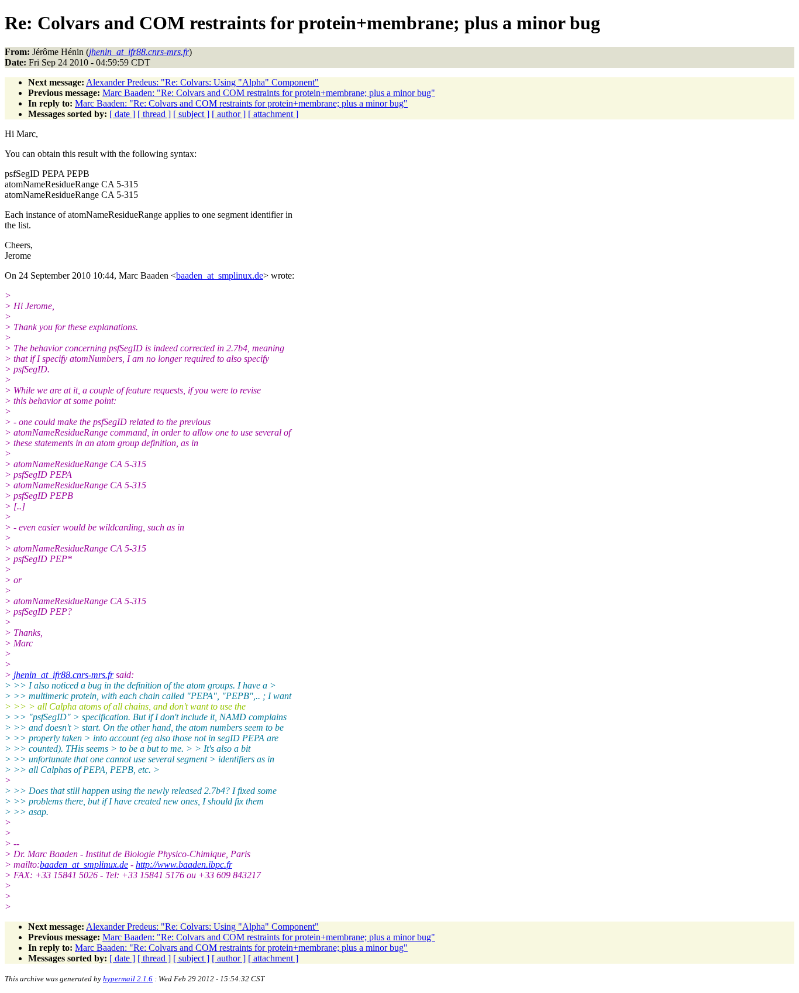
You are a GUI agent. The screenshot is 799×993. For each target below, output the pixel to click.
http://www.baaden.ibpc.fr (184, 864)
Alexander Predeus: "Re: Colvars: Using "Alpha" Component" (202, 82)
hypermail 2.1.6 (128, 978)
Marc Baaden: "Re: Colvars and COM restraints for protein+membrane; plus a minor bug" (268, 93)
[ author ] (229, 114)
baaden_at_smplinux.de (219, 275)
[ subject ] (191, 114)
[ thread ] (154, 114)
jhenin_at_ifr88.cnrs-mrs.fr (63, 675)
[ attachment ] (273, 114)
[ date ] (122, 114)
